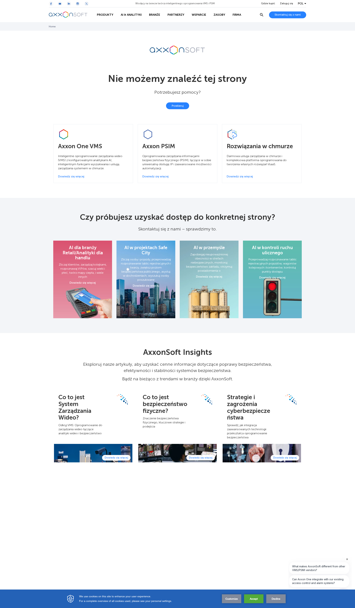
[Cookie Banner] (177, 599)
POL (300, 3)
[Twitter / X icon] (86, 3)
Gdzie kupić (268, 3)
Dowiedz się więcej (83, 282)
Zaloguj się (286, 3)
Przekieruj (178, 105)
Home (52, 26)
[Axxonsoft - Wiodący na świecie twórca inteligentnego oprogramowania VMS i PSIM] (71, 15)
